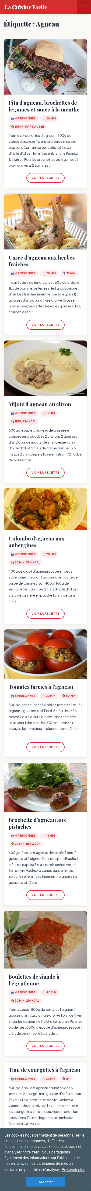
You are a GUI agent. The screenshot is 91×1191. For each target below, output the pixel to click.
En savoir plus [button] (73, 1170)
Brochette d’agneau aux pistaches (37, 823)
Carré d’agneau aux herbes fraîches (42, 261)
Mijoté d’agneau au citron (40, 404)
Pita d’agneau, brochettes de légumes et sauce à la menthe (44, 106)
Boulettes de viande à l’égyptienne (34, 980)
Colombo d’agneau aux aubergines (36, 542)
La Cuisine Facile (26, 7)
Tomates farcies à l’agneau (41, 686)
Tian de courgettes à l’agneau (44, 1069)
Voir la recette (46, 178)
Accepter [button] (45, 1182)
